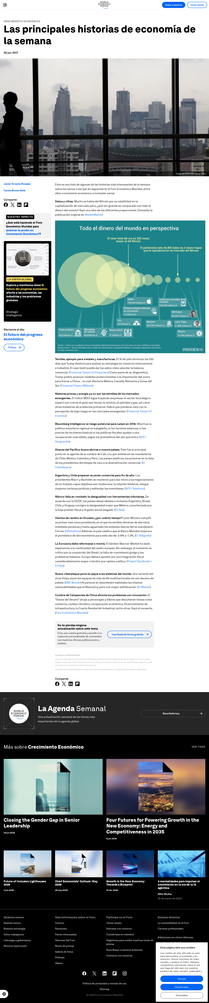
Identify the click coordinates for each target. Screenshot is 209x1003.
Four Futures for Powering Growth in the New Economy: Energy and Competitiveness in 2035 (152, 826)
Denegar (182, 979)
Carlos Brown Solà (14, 190)
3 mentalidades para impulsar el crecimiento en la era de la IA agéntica (179, 885)
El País (119, 509)
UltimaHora (73, 531)
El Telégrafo (143, 535)
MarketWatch (93, 214)
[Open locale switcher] (4, 994)
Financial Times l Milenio (77, 385)
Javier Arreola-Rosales (17, 183)
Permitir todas (181, 987)
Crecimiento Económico (22, 21)
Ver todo (198, 746)
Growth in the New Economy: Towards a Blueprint (125, 883)
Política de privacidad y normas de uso (104, 983)
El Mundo (144, 587)
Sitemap (104, 989)
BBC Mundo (72, 582)
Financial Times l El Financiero (89, 372)
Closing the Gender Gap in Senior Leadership (42, 823)
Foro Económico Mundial (71, 612)
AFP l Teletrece (134, 488)
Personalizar (182, 995)
